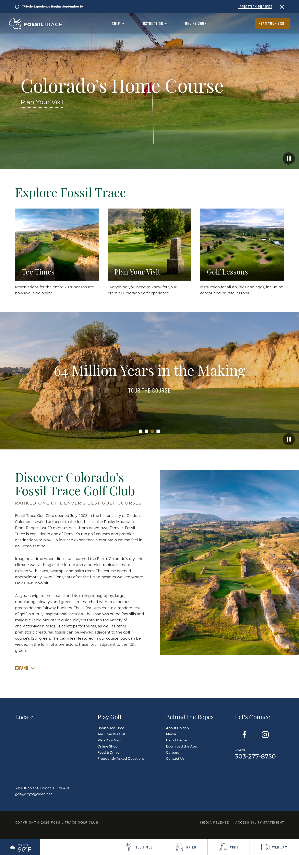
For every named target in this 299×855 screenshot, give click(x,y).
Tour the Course (149, 390)
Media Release (214, 822)
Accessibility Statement (259, 822)
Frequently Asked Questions (120, 758)
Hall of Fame (176, 740)
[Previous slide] (21, 381)
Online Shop (196, 23)
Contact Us (175, 758)
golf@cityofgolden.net (33, 794)
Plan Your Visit (272, 23)
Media (171, 734)
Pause (289, 158)
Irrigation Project (255, 6)
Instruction (153, 23)
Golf (116, 23)
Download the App (181, 746)
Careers (172, 752)
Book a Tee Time (110, 728)
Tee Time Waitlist (111, 734)
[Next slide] (277, 381)
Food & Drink (108, 752)
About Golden (177, 728)
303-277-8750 (255, 753)
